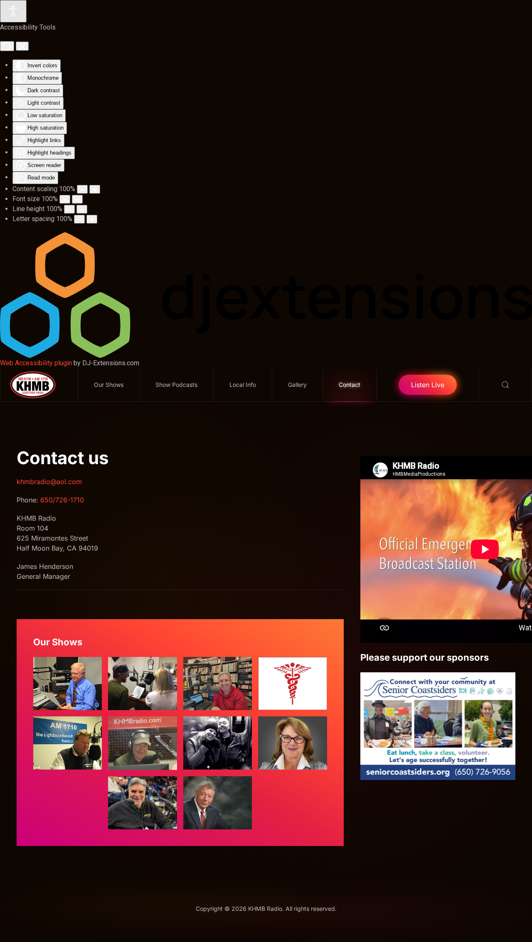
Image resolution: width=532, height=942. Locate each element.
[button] (505, 384)
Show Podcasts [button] (176, 384)
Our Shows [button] (108, 384)
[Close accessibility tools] (22, 46)
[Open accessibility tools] (13, 11)
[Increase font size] (77, 199)
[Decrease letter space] (79, 219)
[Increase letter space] (91, 219)
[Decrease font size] (64, 199)
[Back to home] (39, 384)
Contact (349, 384)
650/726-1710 (62, 500)
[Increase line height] (81, 209)
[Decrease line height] (69, 209)
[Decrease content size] (82, 189)
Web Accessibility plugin (36, 363)
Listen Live (427, 385)
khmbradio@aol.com (49, 481)
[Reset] (7, 46)
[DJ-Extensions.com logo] (266, 295)
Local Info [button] (242, 384)
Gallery (297, 384)
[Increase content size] (94, 189)
